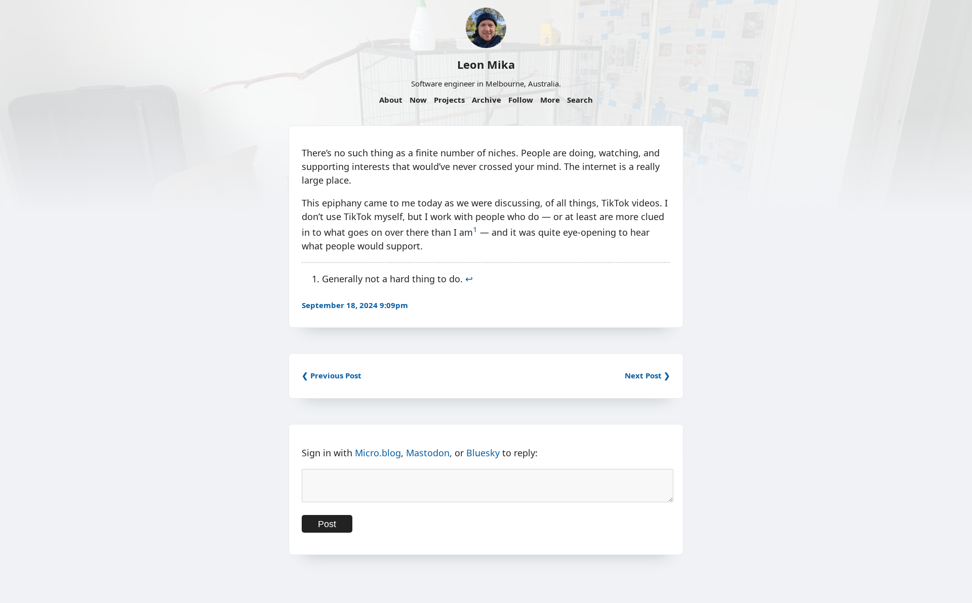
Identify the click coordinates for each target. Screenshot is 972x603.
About (390, 100)
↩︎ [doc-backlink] (469, 279)
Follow (520, 100)
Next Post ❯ (647, 375)
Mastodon (428, 453)
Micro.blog (378, 453)
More (550, 100)
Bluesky (483, 453)
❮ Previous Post (331, 375)
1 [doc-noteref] (475, 229)
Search (580, 100)
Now (418, 100)
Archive (486, 100)
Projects (449, 100)
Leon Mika (486, 64)
